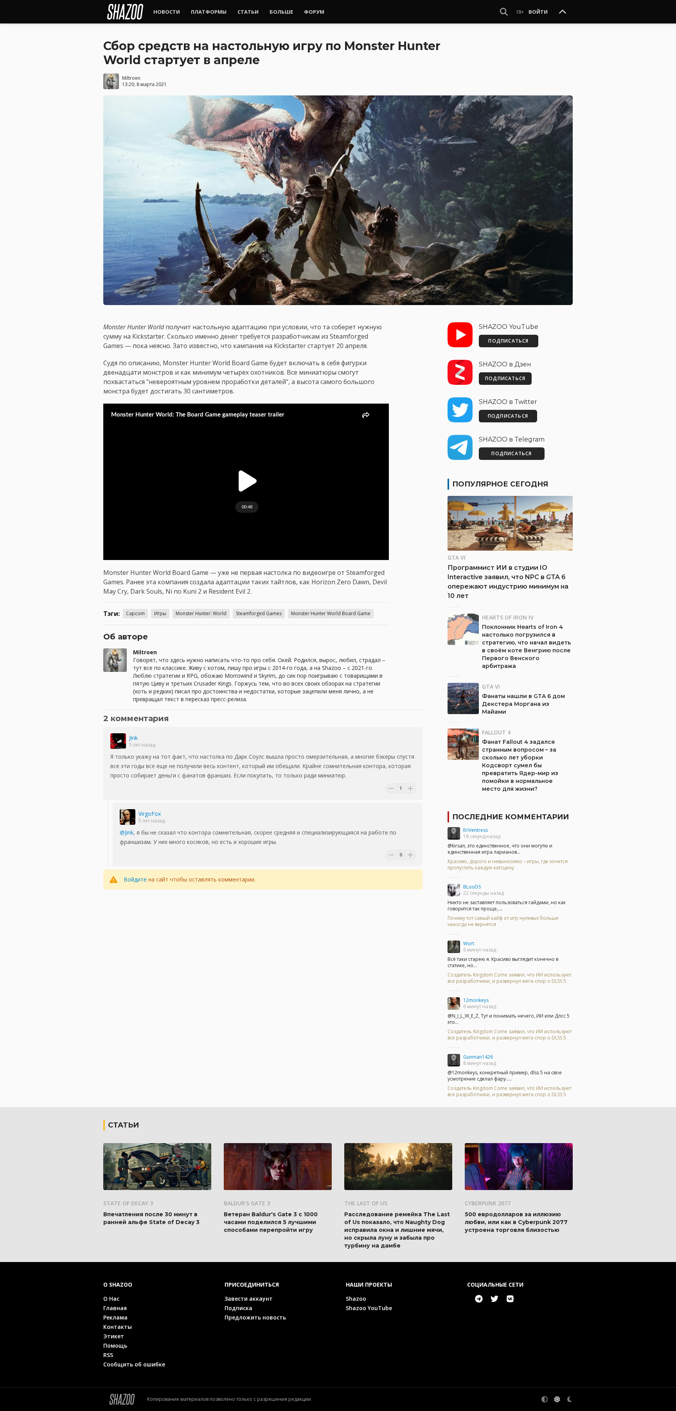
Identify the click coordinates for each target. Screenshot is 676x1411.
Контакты (117, 1326)
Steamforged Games (259, 613)
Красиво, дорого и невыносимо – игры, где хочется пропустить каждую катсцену (508, 864)
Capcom (135, 613)
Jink (133, 737)
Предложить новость (255, 1317)
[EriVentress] (454, 833)
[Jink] (118, 741)
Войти (538, 11)
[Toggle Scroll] (563, 12)
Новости (166, 11)
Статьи (248, 11)
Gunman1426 (478, 1057)
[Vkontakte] (510, 1299)
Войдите (135, 879)
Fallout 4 (496, 732)
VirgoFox (149, 813)
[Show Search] (504, 11)
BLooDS (472, 886)
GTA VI (457, 557)
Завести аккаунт (249, 1298)
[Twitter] (494, 1299)
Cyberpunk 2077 (488, 1203)
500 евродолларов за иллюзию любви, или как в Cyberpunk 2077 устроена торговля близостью (516, 1222)
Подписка (238, 1308)
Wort (468, 943)
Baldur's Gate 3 (247, 1203)
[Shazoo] (125, 12)
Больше (281, 11)
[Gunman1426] (454, 1060)
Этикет (113, 1336)
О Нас (111, 1298)
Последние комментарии (510, 817)
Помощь (115, 1345)
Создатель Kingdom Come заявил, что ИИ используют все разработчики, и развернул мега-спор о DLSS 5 (510, 978)
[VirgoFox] (127, 817)
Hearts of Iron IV (508, 617)
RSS (108, 1355)
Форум (314, 11)
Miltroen (131, 78)
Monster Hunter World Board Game (330, 613)
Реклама (115, 1317)
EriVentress (475, 830)
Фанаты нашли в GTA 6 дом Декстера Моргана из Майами (523, 704)
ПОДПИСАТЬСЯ (508, 340)
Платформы (209, 11)
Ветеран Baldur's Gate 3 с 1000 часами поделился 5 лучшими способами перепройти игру (271, 1222)
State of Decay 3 (128, 1203)
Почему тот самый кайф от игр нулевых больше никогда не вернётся (503, 921)
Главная (115, 1308)
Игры (160, 613)
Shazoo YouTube (369, 1308)
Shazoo (356, 1298)
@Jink (126, 832)
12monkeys (476, 1000)
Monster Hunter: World (201, 613)
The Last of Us (365, 1203)
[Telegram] (479, 1299)
